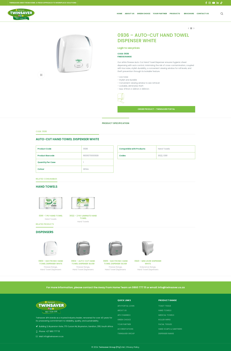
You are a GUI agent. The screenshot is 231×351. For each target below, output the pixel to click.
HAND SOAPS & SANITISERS (170, 329)
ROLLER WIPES (164, 319)
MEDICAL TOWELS (166, 315)
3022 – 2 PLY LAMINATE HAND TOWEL (83, 217)
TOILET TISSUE (164, 306)
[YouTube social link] (213, 3)
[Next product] (193, 28)
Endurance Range (148, 267)
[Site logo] (21, 13)
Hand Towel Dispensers (50, 269)
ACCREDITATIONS (125, 329)
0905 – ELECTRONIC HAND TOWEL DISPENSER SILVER (115, 262)
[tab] (115, 122)
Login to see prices (129, 48)
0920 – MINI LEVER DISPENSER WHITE (147, 262)
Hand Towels (50, 219)
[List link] (74, 331)
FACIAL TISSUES (165, 324)
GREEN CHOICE (124, 319)
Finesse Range (50, 267)
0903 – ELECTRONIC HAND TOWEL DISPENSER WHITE (50, 262)
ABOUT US (122, 310)
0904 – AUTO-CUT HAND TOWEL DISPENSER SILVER (83, 262)
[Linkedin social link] (218, 3)
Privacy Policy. (133, 347)
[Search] (222, 13)
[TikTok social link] (221, 3)
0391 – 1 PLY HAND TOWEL (50, 215)
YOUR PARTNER (124, 324)
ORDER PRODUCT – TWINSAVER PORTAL (156, 109)
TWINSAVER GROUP (126, 333)
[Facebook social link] (206, 3)
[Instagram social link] (209, 3)
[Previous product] (188, 28)
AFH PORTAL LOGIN (126, 306)
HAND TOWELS (164, 310)
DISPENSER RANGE (166, 333)
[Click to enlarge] (41, 75)
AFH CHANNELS (124, 315)
